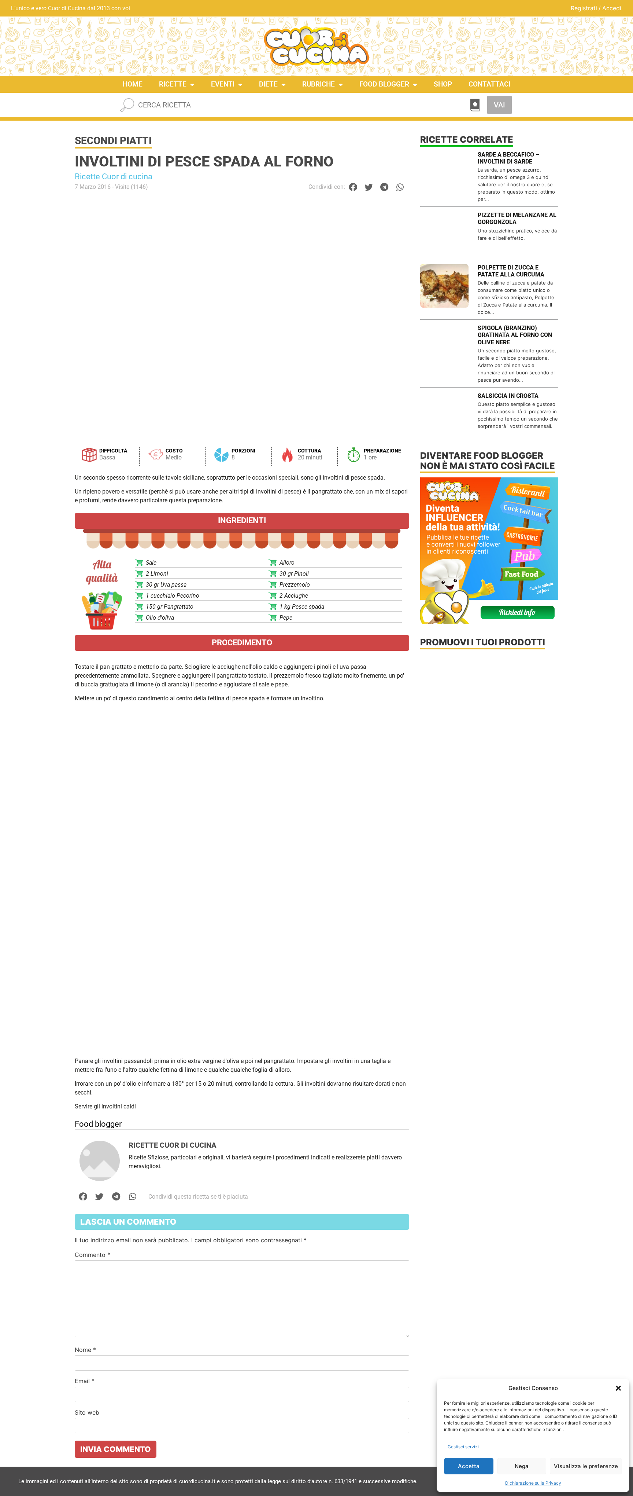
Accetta (469, 1466)
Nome (85, 1350)
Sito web (87, 1412)
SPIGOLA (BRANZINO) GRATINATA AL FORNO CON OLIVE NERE (515, 334)
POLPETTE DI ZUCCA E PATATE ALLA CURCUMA (511, 271)
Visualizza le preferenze (586, 1466)
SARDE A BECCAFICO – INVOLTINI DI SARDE (508, 158)
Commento (92, 1255)
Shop (443, 84)
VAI (499, 104)
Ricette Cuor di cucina (113, 176)
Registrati (584, 8)
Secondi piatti (113, 141)
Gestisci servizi (463, 1446)
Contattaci (489, 84)
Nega (522, 1466)
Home (132, 84)
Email (85, 1381)
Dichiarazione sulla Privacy (533, 1483)
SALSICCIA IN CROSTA (508, 395)
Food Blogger (384, 84)
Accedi (611, 8)
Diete (268, 84)
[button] (618, 1388)
